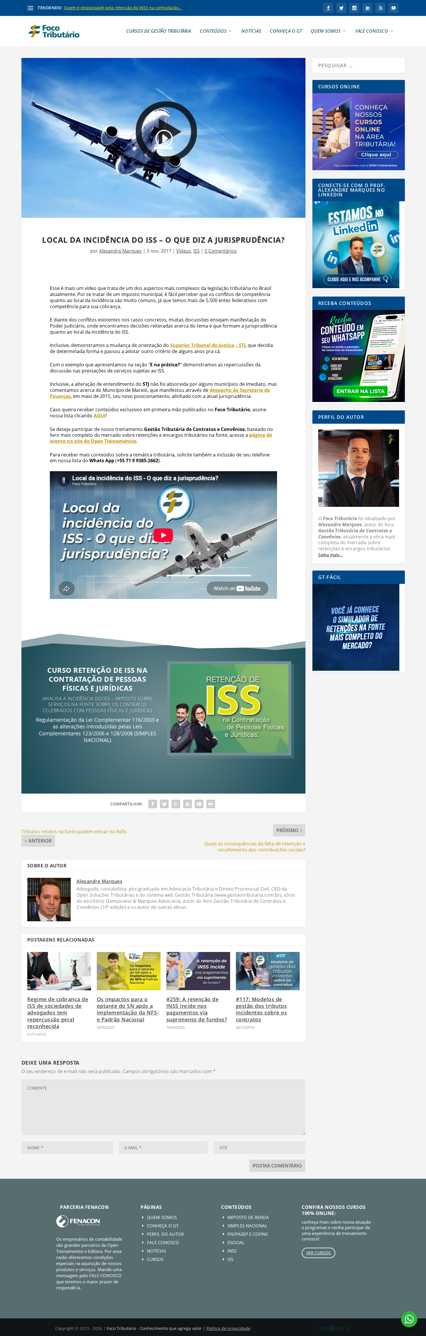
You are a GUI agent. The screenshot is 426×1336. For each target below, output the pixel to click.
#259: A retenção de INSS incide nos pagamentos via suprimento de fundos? (196, 1009)
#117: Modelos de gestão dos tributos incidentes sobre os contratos (261, 1009)
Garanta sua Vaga (97, 759)
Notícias (251, 31)
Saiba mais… (330, 555)
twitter (341, 8)
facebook (328, 8)
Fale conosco (371, 31)
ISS (196, 251)
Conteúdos (213, 31)
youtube (393, 8)
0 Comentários (221, 251)
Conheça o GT (286, 31)
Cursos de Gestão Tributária (158, 31)
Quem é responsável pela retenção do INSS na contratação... (123, 7)
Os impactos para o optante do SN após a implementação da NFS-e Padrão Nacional (128, 1009)
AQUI (99, 415)
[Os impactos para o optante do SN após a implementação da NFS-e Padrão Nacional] (129, 971)
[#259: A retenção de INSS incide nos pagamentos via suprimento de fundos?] (198, 971)
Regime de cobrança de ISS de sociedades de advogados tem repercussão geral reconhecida (57, 1013)
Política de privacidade (228, 1328)
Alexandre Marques (120, 251)
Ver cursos (318, 1252)
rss (380, 8)
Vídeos (183, 251)
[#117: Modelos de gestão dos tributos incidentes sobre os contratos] (268, 971)
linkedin (367, 8)
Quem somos (326, 31)
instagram (354, 8)
